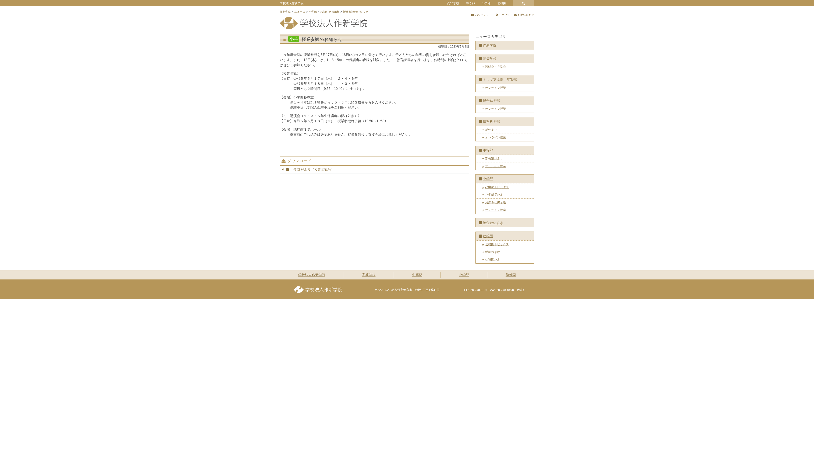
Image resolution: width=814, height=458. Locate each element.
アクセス (504, 15)
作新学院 (489, 45)
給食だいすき (493, 223)
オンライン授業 (495, 87)
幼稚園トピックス (497, 244)
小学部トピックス (497, 187)
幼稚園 (501, 3)
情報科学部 (491, 121)
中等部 (470, 3)
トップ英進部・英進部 (500, 79)
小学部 (486, 3)
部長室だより (494, 158)
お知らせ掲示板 (495, 202)
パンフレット (483, 15)
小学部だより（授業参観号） (312, 169)
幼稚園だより (494, 259)
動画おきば (492, 252)
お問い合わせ (526, 15)
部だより (491, 129)
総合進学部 (491, 100)
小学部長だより (495, 194)
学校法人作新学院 (292, 3)
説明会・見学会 (495, 66)
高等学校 (453, 3)
